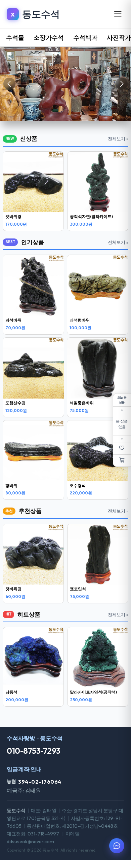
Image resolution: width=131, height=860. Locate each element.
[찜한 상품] (122, 448)
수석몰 (15, 37)
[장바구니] (122, 461)
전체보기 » (118, 138)
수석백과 (85, 37)
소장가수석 (49, 37)
